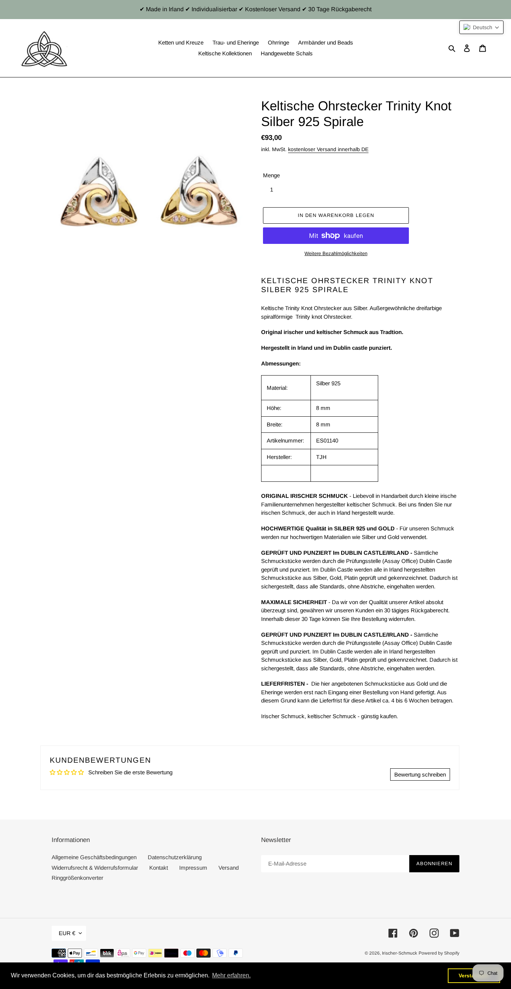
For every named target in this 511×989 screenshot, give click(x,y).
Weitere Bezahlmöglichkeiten (336, 253)
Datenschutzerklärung (175, 857)
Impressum (193, 867)
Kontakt (158, 867)
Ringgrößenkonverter (77, 878)
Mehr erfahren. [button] (231, 975)
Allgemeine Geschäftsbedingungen (94, 857)
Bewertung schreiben (420, 774)
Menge (271, 175)
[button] (481, 27)
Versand (228, 867)
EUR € (67, 933)
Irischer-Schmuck (399, 953)
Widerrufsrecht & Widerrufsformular (95, 867)
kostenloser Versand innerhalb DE (328, 149)
